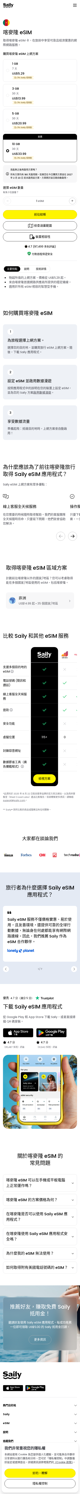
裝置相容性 (43, 237)
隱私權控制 (40, 1483)
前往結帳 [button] (40, 214)
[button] (12, 671)
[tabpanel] (40, 282)
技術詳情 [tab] (41, 269)
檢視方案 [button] (44, 778)
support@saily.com (14, 800)
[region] (40, 716)
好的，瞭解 (40, 1473)
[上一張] (60, 536)
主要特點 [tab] (12, 269)
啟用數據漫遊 (42, 392)
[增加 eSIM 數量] (72, 201)
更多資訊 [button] (40, 1339)
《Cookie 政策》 (63, 1462)
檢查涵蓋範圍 (43, 225)
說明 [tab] (26, 269)
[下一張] (72, 536)
